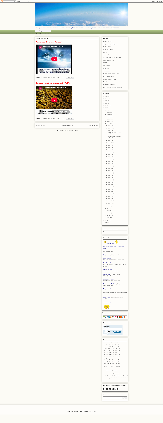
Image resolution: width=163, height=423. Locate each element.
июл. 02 (110, 201)
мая (108, 208)
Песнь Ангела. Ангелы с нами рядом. (113, 87)
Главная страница (67, 125)
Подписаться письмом (112, 334)
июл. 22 (110, 154)
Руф (107, 346)
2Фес (119, 361)
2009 (106, 223)
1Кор (116, 360)
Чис (113, 345)
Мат (113, 356)
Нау (113, 354)
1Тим (105, 363)
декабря (109, 112)
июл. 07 (110, 189)
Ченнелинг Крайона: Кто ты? (49, 41)
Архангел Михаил (108, 49)
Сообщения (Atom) (72, 130)
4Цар (119, 346)
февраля (109, 215)
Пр (107, 350)
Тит (110, 363)
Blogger (94, 411)
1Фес (116, 361)
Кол (113, 361)
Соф (119, 354)
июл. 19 (110, 161)
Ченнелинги (106, 71)
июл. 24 (110, 149)
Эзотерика (107, 326)
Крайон (105, 52)
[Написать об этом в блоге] (68, 78)
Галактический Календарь (110, 84)
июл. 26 (110, 145)
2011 (106, 110)
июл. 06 (110, 191)
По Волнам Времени (108, 76)
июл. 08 (110, 187)
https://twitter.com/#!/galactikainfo (111, 280)
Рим (113, 360)
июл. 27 (110, 143)
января (108, 217)
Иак (110, 358)
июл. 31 (110, 125)
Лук (119, 356)
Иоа (104, 358)
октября (109, 117)
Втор (116, 345)
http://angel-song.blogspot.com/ (112, 284)
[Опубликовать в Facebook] (71, 78)
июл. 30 (110, 128)
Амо (119, 352)
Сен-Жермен (106, 65)
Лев (110, 345)
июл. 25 (110, 147)
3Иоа (107, 360)
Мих (110, 354)
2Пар (107, 348)
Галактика (105, 232)
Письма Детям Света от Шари (111, 73)
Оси (113, 352)
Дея (107, 358)
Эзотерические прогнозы (109, 79)
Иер (119, 350)
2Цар (113, 346)
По (106, 378)
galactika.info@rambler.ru (117, 297)
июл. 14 (110, 173)
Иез (107, 352)
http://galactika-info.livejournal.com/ (111, 275)
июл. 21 (110, 156)
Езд (110, 348)
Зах (107, 356)
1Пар (105, 348)
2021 (106, 101)
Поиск (105, 366)
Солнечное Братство (108, 60)
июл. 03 (110, 198)
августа (109, 121)
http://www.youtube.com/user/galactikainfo (113, 259)
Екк (110, 350)
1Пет (113, 358)
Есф (116, 348)
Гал (104, 361)
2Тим (107, 363)
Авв (116, 354)
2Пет (116, 358)
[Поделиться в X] (70, 78)
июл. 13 (110, 175)
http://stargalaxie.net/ (114, 255)
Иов (119, 348)
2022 (106, 98)
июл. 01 (110, 203)
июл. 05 (110, 194)
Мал (110, 356)
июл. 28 (110, 140)
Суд (104, 346)
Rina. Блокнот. (107, 82)
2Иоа (105, 360)
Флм (113, 363)
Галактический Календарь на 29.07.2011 (53, 82)
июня (108, 206)
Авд (104, 354)
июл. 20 (110, 159)
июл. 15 (110, 170)
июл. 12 (110, 177)
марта (108, 213)
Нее (113, 348)
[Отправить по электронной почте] (66, 78)
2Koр (119, 360)
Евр (116, 363)
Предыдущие (93, 125)
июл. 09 (110, 184)
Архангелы (106, 68)
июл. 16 (110, 168)
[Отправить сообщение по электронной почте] (63, 77)
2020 (106, 103)
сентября (109, 119)
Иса (116, 350)
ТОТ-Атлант (106, 63)
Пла (104, 352)
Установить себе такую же (112, 370)
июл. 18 (110, 163)
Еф (107, 361)
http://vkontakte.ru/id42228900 (110, 271)
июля (108, 123)
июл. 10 (110, 182)
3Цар (116, 346)
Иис (119, 345)
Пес (113, 350)
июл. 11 (110, 180)
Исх (107, 345)
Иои (116, 352)
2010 (106, 220)
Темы (112, 366)
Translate (47, 33)
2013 (106, 105)
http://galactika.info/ (108, 251)
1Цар (110, 346)
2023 (106, 96)
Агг (104, 356)
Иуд (110, 360)
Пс (104, 350)
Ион (107, 354)
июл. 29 (110, 130)
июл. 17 (110, 166)
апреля (108, 210)
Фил (110, 361)
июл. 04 (110, 196)
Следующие (40, 125)
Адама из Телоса (107, 55)
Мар (116, 356)
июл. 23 (110, 152)
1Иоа (119, 358)
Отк (119, 363)
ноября (108, 114)
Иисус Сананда (107, 46)
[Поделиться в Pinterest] (73, 78)
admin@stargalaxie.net (108, 299)
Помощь (118, 366)
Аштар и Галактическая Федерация (112, 57)
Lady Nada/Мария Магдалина (110, 44)
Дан (110, 352)
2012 (106, 108)
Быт (104, 345)
